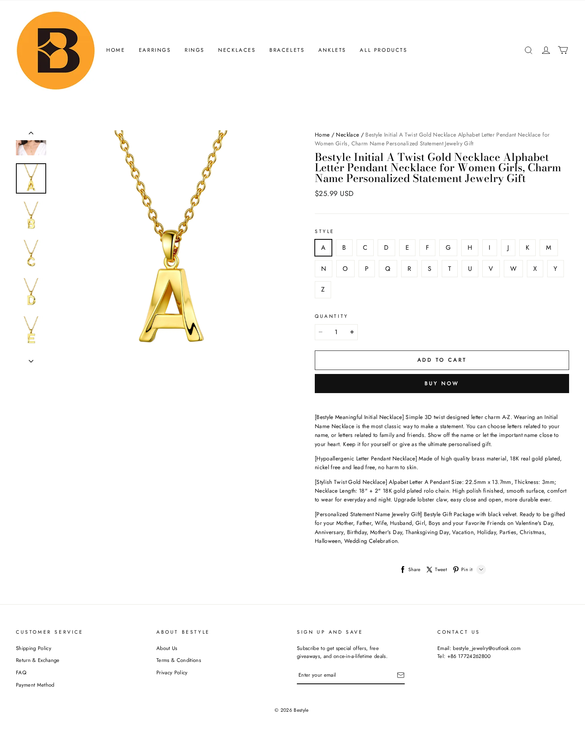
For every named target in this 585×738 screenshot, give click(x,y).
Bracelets (286, 50)
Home (115, 50)
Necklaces (236, 50)
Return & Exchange (38, 660)
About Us (166, 648)
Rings (195, 50)
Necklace (347, 135)
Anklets (332, 50)
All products (383, 50)
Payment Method (35, 685)
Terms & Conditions (178, 660)
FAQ (21, 672)
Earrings (155, 50)
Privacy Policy (172, 672)
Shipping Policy (33, 648)
